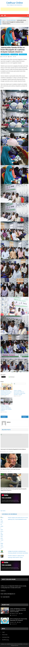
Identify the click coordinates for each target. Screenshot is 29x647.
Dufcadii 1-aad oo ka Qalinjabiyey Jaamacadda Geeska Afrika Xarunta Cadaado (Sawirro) (6, 392)
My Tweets (3, 510)
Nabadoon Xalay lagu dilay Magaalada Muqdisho (25, 417)
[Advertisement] (15, 9)
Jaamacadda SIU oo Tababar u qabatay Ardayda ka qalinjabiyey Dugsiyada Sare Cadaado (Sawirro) (6, 408)
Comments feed (5, 637)
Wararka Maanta (14, 54)
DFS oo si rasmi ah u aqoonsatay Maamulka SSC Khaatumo (18, 619)
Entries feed (4, 634)
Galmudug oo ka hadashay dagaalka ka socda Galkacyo (13, 449)
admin (11, 56)
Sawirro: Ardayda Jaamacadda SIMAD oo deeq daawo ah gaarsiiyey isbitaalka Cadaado (19, 392)
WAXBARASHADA (23, 54)
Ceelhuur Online (14, 2)
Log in (3, 632)
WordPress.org (5, 639)
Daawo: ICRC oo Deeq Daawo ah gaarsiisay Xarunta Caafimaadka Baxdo (5, 417)
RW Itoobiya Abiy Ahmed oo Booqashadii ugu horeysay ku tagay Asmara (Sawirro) (13, 489)
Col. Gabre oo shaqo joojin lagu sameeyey (10, 469)
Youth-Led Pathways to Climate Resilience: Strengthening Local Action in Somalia (18, 610)
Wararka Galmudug (5, 54)
